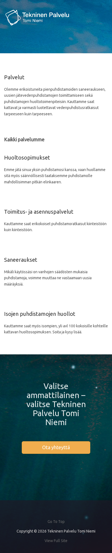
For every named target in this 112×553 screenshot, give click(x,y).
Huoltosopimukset (27, 157)
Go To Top (56, 521)
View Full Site (56, 541)
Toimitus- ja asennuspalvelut (38, 211)
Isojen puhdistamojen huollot (39, 314)
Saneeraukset (20, 260)
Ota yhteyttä (56, 447)
